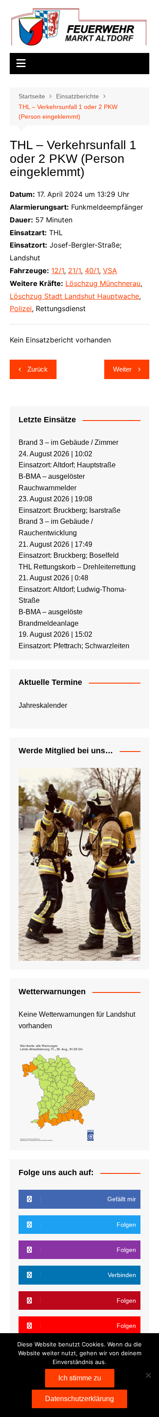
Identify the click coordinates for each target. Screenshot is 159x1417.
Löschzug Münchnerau (102, 283)
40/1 (92, 270)
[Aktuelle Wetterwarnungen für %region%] (58, 1091)
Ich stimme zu (79, 1378)
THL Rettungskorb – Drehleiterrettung (77, 567)
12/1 (57, 270)
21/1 (74, 270)
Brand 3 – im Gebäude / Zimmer (68, 442)
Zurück (37, 369)
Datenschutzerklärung (79, 1398)
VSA (110, 270)
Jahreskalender (43, 705)
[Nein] (148, 1375)
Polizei (21, 308)
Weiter (122, 369)
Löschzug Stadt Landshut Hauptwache (74, 296)
